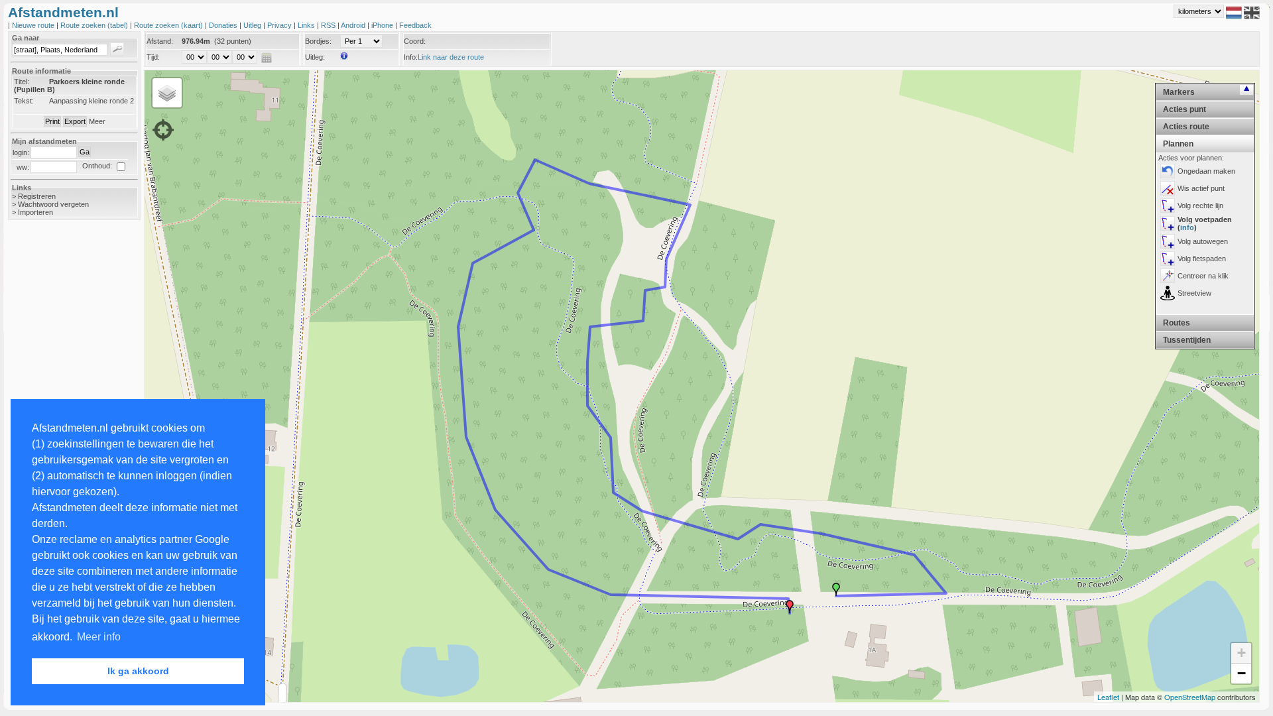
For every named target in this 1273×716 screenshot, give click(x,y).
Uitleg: (315, 57)
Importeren (35, 212)
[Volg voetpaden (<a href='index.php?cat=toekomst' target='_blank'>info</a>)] (1167, 223)
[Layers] (167, 92)
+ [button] (1241, 652)
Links (307, 25)
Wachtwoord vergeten (53, 204)
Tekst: (24, 101)
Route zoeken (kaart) (169, 25)
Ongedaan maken (1206, 171)
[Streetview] (1167, 293)
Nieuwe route (34, 25)
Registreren (37, 196)
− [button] (1241, 673)
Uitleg (253, 25)
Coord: (415, 41)
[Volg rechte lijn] (1167, 205)
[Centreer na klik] (1167, 275)
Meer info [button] (99, 636)
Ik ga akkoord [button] (138, 671)
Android (354, 25)
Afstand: (160, 41)
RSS (329, 25)
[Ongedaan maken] (1167, 171)
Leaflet (1108, 696)
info (1187, 227)
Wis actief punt (1201, 188)
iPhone (383, 25)
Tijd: (153, 57)
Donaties (224, 25)
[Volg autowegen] (1167, 241)
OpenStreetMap (1189, 696)
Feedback (415, 25)
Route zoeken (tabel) (95, 25)
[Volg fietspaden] (1167, 258)
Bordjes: (318, 41)
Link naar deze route (451, 57)
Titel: (21, 82)
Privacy (280, 25)
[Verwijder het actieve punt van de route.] (1167, 188)
